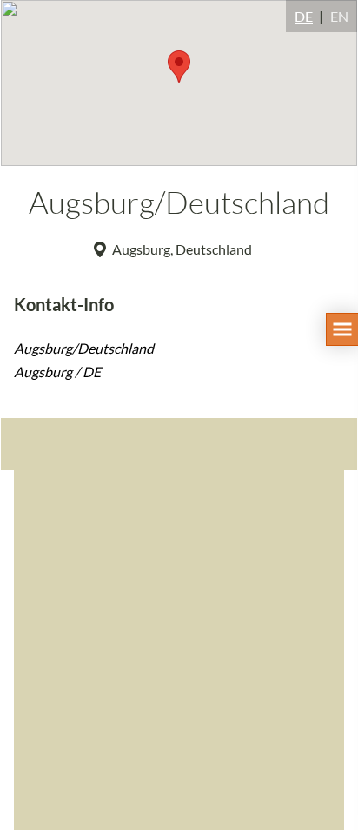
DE (304, 16)
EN (339, 16)
